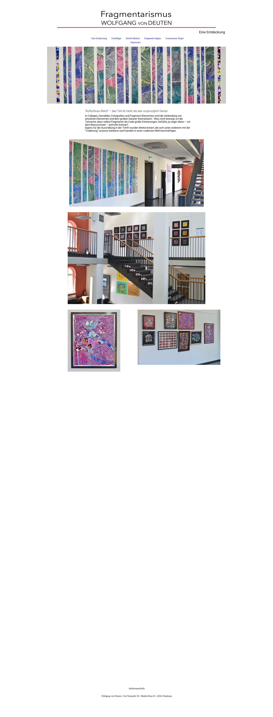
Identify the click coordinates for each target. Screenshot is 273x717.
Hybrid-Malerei (133, 38)
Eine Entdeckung (99, 38)
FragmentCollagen (152, 38)
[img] (136, 15)
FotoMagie (116, 38)
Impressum (135, 42)
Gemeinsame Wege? (175, 38)
